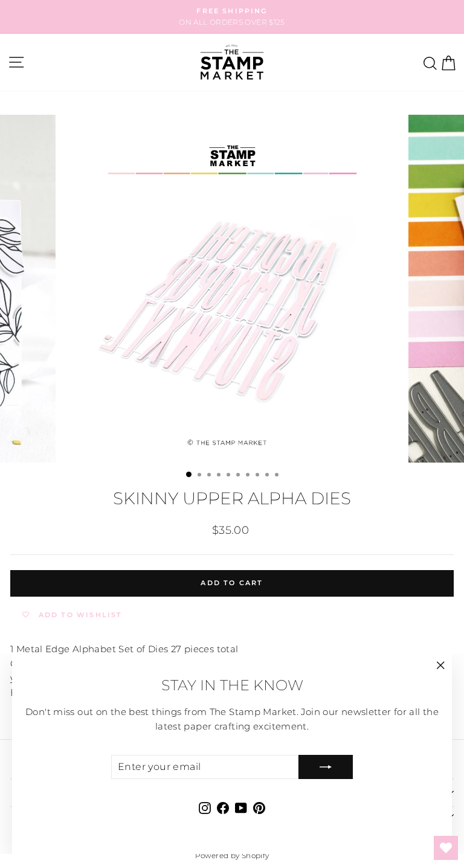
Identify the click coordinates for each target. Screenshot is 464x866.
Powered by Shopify (232, 855)
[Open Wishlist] (446, 848)
